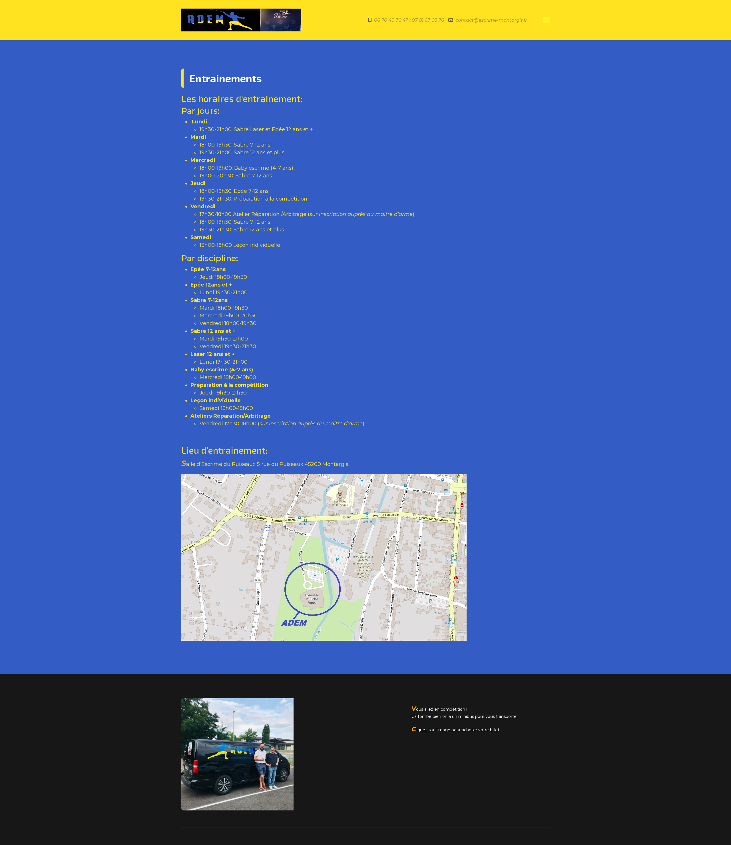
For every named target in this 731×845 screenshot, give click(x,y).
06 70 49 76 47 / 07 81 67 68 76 (409, 20)
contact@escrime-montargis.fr (491, 20)
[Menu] (546, 20)
